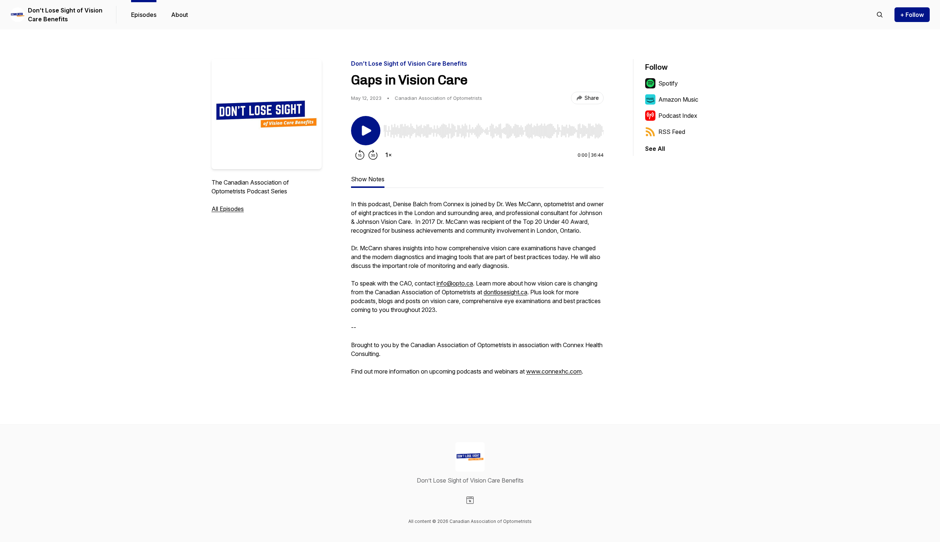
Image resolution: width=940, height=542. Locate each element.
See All (655, 148)
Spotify (668, 83)
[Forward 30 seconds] (373, 155)
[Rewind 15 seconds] (360, 155)
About (179, 14)
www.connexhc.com (554, 371)
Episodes (143, 14)
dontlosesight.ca (505, 292)
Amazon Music (678, 99)
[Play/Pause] (365, 130)
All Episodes (228, 208)
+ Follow (912, 14)
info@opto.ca (455, 283)
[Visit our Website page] (470, 500)
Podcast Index (677, 115)
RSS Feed (671, 131)
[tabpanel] (477, 291)
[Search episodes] (880, 14)
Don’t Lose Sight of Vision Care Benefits (65, 15)
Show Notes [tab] (367, 179)
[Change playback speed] (388, 155)
